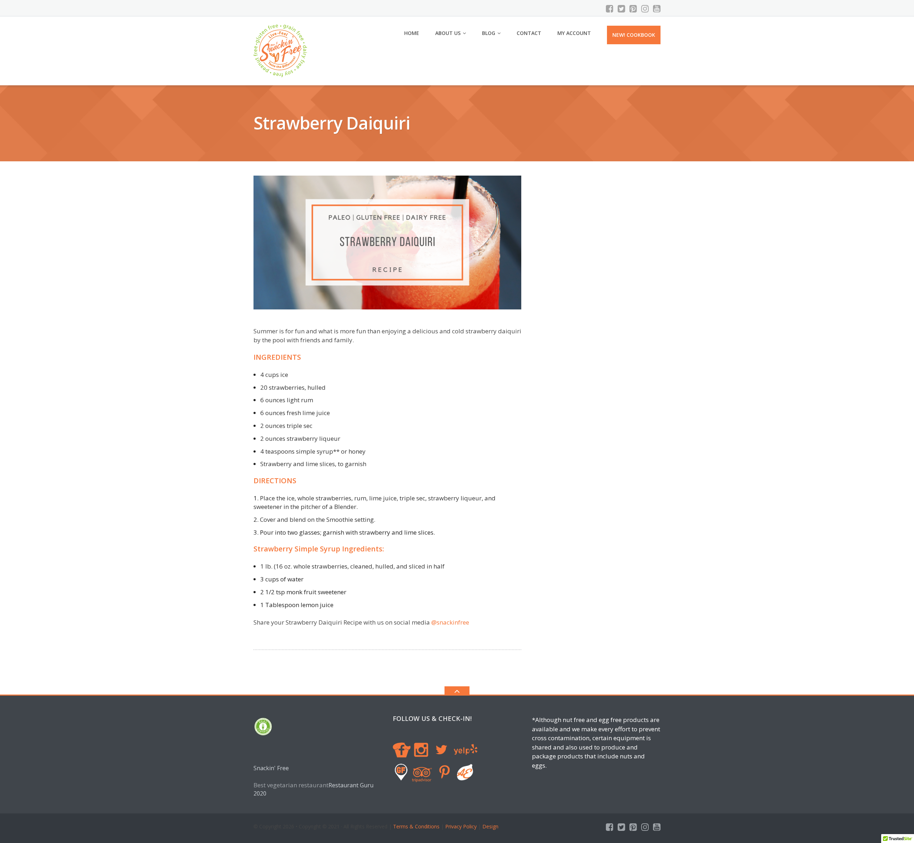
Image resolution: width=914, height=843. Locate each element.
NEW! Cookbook (633, 34)
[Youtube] (657, 8)
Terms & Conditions (416, 826)
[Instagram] (645, 8)
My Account (574, 33)
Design (489, 826)
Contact (529, 33)
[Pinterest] (633, 8)
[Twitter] (621, 8)
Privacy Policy (461, 826)
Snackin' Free (271, 768)
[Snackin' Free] (281, 50)
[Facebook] (609, 8)
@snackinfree (450, 622)
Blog (488, 33)
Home (411, 33)
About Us (448, 33)
